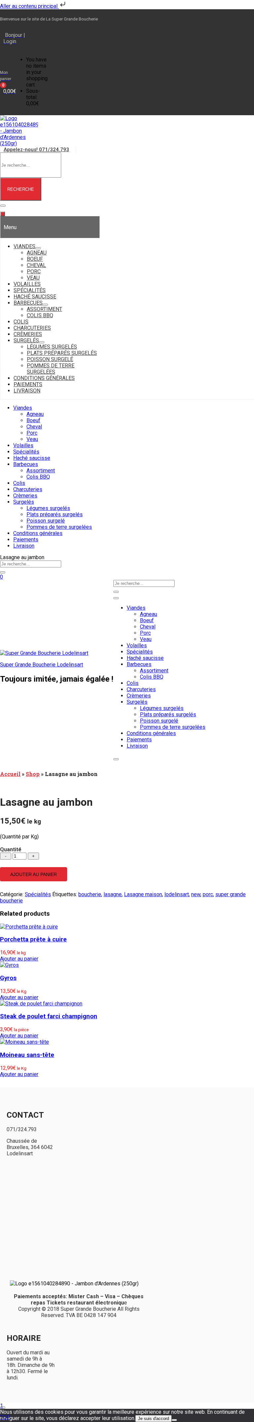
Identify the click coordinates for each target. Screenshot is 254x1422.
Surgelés (23, 502)
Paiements (25, 539)
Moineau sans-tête (27, 1055)
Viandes (22, 408)
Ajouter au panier (33, 874)
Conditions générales (38, 533)
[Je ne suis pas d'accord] (174, 1420)
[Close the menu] (2, 214)
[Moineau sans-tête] (24, 1042)
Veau (32, 439)
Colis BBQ (38, 477)
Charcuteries (27, 489)
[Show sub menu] (38, 248)
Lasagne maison (143, 894)
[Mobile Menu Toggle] (3, 206)
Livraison (23, 546)
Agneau (35, 414)
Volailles (23, 445)
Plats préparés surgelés (54, 514)
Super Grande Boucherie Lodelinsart (41, 664)
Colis (19, 483)
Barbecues (25, 464)
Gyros (8, 978)
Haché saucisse (31, 458)
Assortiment (40, 470)
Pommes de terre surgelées (59, 527)
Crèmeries (25, 495)
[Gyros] (9, 965)
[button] (19, 959)
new (195, 894)
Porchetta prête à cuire (33, 939)
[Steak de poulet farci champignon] (41, 1003)
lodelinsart (176, 894)
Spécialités (26, 452)
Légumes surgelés (48, 508)
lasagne (113, 894)
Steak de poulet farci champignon (48, 1016)
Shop (33, 773)
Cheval (34, 426)
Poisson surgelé (45, 521)
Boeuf (33, 420)
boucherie (89, 894)
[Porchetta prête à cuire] (29, 927)
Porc (31, 433)
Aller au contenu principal (29, 6)
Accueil (10, 773)
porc (208, 894)
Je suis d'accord (153, 1418)
